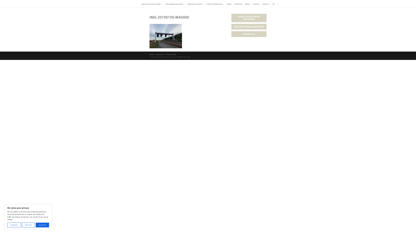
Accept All (42, 225)
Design (229, 4)
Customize (14, 225)
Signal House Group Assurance (249, 17)
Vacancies (256, 4)
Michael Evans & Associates (249, 26)
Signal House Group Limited (151, 4)
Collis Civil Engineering (214, 4)
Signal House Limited (195, 4)
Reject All (28, 225)
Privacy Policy (171, 54)
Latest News (238, 4)
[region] (28, 217)
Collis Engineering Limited (174, 4)
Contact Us (265, 4)
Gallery (247, 4)
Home (152, 54)
